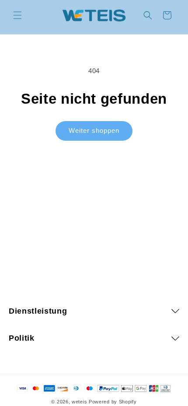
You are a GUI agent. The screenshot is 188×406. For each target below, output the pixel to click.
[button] (17, 15)
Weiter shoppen (94, 130)
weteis (79, 401)
